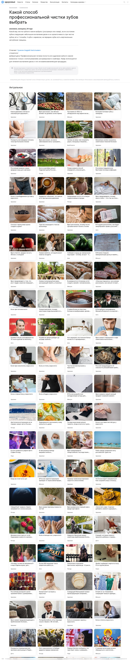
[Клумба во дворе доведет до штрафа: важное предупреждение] (51, 331)
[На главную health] (9, 2)
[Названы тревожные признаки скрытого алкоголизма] (79, 473)
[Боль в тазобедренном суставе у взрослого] (22, 190)
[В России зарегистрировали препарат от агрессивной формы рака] (51, 473)
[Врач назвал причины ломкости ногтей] (51, 501)
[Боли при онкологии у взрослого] (22, 360)
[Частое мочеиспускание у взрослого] (79, 360)
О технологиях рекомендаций (101, 658)
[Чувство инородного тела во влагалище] (51, 218)
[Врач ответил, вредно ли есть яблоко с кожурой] (22, 247)
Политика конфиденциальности (119, 658)
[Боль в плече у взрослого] (107, 614)
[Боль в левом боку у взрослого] (22, 388)
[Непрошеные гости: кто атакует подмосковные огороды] (79, 190)
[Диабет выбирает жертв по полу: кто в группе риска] (107, 557)
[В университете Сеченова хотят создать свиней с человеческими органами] (79, 275)
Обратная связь (88, 658)
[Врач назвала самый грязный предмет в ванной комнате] (107, 388)
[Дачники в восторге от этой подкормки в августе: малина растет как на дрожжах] (22, 529)
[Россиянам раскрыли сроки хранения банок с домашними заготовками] (22, 585)
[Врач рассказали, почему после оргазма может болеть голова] (79, 218)
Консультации (13, 7)
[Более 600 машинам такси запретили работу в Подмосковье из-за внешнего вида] (51, 557)
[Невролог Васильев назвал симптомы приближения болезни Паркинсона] (79, 529)
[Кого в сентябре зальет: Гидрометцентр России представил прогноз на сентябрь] (51, 162)
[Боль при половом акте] (22, 303)
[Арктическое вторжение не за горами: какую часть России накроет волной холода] (22, 416)
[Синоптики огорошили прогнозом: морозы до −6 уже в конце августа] (79, 557)
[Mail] (2, 2)
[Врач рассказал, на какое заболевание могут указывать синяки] (51, 134)
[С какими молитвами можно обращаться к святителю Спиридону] (107, 642)
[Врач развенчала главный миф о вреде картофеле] (79, 501)
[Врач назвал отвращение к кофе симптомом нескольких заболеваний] (107, 331)
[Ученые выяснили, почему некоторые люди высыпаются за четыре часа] (51, 303)
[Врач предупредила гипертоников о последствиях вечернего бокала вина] (79, 444)
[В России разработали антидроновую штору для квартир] (79, 388)
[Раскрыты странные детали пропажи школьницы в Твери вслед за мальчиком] (22, 642)
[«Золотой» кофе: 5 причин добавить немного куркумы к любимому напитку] (107, 501)
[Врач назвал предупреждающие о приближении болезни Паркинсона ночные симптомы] (22, 614)
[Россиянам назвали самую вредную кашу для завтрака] (22, 162)
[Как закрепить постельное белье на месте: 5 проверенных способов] (79, 331)
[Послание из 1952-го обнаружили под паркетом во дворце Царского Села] (79, 105)
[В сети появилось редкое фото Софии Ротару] (22, 444)
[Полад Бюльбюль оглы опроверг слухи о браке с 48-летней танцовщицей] (51, 614)
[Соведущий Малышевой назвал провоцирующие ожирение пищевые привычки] (79, 585)
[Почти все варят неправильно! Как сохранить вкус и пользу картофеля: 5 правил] (107, 473)
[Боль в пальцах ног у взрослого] (51, 529)
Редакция (59, 658)
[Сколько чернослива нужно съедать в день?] (22, 218)
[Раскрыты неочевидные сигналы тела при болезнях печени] (22, 134)
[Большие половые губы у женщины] (107, 105)
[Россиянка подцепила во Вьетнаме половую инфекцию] (107, 162)
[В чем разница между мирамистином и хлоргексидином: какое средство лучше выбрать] (51, 444)
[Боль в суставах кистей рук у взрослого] (107, 416)
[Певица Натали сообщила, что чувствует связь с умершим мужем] (79, 642)
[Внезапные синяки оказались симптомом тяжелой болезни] (107, 134)
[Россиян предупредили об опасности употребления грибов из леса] (107, 360)
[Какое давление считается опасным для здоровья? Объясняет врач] (22, 105)
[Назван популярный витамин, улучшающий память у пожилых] (51, 275)
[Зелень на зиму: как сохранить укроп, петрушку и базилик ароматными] (79, 134)
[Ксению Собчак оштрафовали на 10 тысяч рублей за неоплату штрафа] (22, 331)
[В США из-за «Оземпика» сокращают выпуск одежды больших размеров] (107, 585)
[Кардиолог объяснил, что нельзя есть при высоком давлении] (51, 190)
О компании (8, 658)
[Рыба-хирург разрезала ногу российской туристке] (107, 444)
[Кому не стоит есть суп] (22, 473)
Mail (3, 658)
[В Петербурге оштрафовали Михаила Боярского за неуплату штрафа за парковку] (107, 303)
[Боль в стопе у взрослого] (51, 360)
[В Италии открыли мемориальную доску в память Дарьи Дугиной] (107, 247)
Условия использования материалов (73, 658)
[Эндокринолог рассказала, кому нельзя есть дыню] (51, 416)
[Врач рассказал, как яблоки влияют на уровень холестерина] (51, 105)
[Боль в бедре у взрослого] (51, 388)
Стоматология (24, 7)
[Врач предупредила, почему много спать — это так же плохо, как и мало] (107, 190)
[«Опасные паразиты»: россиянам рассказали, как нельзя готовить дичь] (107, 275)
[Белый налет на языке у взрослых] (51, 585)
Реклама (15, 658)
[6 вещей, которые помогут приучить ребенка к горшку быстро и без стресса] (107, 529)
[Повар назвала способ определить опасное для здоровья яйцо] (79, 162)
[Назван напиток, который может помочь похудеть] (51, 247)
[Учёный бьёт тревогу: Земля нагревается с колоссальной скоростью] (22, 501)
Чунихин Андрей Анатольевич (29, 50)
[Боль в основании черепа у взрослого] (79, 614)
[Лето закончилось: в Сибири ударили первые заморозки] (51, 642)
